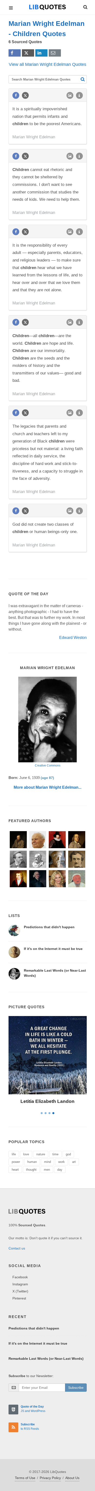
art (74, 1162)
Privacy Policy (50, 1478)
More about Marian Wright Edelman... (47, 787)
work (61, 1162)
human (32, 1162)
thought (31, 1169)
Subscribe (76, 1388)
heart (15, 1169)
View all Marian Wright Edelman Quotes (47, 64)
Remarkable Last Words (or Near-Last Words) (46, 1358)
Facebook (20, 1277)
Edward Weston (73, 637)
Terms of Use (25, 1478)
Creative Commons (47, 765)
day (59, 1169)
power (16, 1162)
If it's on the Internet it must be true (53, 949)
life (14, 1154)
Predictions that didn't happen (49, 927)
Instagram (20, 1284)
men (47, 1169)
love (26, 1154)
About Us (72, 1478)
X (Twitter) (20, 1291)
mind (47, 1162)
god (68, 1154)
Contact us (17, 1248)
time (55, 1154)
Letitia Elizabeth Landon (47, 1101)
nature (40, 1154)
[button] (85, 6)
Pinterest (19, 1298)
